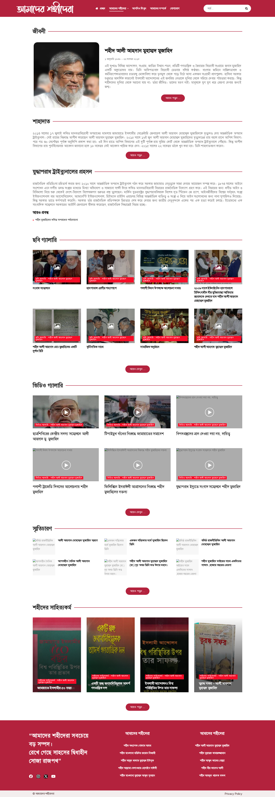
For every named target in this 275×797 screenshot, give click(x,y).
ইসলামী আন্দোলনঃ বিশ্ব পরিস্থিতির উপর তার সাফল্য (161, 685)
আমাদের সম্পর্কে (158, 8)
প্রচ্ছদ (102, 8)
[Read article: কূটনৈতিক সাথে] (111, 326)
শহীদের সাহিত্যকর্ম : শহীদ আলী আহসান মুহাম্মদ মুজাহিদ (56, 681)
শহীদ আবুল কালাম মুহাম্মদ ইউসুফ (137, 760)
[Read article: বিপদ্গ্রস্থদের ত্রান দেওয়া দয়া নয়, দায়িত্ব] (209, 412)
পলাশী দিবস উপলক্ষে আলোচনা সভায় (160, 288)
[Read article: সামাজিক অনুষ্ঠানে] (164, 326)
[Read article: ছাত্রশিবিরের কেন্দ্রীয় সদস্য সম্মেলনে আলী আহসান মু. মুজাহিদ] (66, 412)
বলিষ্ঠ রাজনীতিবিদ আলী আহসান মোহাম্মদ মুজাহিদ (218, 542)
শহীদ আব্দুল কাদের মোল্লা (212, 760)
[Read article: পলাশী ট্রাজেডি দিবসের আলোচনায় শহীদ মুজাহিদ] (66, 464)
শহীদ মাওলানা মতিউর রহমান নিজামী (137, 753)
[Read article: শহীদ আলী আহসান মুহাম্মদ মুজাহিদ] (218, 326)
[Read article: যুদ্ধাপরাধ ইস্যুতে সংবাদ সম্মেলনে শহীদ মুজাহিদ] (209, 464)
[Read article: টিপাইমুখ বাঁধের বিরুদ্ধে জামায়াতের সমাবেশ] (137, 412)
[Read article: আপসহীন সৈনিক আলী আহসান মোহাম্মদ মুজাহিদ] (44, 567)
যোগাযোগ (174, 8)
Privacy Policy (233, 793)
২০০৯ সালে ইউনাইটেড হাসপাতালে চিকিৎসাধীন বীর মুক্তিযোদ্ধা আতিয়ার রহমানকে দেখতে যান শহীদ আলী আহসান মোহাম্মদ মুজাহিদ (216, 294)
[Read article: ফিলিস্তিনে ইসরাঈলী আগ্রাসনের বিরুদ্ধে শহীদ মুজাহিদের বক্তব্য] (137, 464)
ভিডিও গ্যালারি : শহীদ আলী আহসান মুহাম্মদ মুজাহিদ (59, 424)
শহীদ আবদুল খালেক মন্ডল (212, 775)
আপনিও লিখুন (139, 8)
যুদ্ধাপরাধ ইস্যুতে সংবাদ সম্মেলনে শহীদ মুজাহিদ (208, 486)
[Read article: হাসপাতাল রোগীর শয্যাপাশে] (111, 267)
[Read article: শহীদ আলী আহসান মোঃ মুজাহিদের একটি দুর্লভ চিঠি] (57, 326)
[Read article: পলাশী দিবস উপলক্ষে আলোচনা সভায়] (164, 267)
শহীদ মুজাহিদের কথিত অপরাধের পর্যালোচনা (56, 219)
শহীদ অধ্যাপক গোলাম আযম (137, 745)
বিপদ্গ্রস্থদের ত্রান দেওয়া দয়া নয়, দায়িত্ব (203, 433)
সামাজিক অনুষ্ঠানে (149, 347)
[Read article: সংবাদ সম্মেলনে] (57, 267)
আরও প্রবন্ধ (41, 212)
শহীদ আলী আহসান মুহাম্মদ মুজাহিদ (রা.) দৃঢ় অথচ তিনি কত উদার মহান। (149, 563)
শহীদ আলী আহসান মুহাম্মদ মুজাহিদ (213, 347)
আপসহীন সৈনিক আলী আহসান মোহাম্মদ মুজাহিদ (74, 563)
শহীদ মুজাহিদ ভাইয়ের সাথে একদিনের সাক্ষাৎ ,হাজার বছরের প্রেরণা (221, 563)
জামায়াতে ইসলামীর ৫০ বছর (54, 688)
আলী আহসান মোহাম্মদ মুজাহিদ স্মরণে (78, 540)
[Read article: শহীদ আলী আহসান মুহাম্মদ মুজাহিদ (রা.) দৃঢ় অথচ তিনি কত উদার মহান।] (115, 567)
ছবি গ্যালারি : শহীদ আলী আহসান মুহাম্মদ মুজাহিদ (54, 279)
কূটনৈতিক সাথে (95, 347)
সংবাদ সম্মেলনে (41, 288)
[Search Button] (247, 8)
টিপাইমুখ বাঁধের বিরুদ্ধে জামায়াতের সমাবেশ (134, 433)
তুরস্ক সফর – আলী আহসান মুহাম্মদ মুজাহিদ (215, 685)
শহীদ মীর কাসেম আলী (212, 768)
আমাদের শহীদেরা (45, 8)
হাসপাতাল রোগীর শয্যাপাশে (102, 288)
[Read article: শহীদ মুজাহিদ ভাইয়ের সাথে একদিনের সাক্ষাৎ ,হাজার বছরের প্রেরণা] (187, 567)
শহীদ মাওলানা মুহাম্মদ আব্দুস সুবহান (137, 775)
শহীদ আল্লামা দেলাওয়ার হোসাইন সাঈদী (137, 768)
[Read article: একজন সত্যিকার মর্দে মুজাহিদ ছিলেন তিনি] (115, 547)
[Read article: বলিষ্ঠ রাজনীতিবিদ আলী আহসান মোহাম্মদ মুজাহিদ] (187, 547)
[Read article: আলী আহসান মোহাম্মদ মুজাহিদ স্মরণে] (44, 547)
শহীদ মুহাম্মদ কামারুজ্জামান (212, 753)
